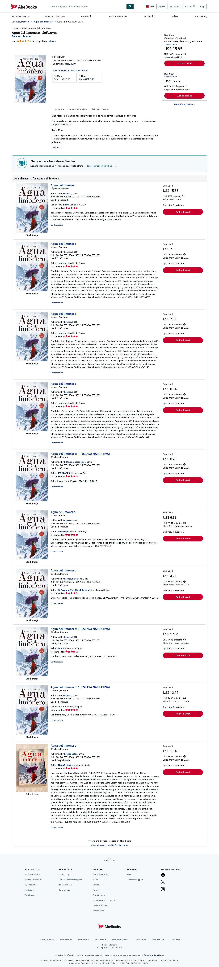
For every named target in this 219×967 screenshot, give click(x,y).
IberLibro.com (158, 939)
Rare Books (87, 16)
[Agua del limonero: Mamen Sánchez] (32, 290)
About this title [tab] (78, 109)
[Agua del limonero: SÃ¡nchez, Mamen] (32, 232)
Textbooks (149, 16)
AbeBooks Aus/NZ (120, 939)
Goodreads (50, 41)
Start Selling (201, 16)
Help (202, 6)
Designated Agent (101, 905)
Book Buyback (65, 885)
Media (95, 879)
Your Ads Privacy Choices (104, 900)
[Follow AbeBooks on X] (163, 882)
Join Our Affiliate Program (70, 879)
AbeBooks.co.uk (46, 939)
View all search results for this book (109, 845)
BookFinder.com (109, 946)
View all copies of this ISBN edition (70, 70)
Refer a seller (64, 890)
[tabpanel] (105, 131)
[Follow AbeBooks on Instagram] (163, 889)
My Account (175, 6)
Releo (61, 648)
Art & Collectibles (118, 16)
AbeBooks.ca (140, 939)
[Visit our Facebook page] (163, 875)
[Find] (130, 6)
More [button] (56, 147)
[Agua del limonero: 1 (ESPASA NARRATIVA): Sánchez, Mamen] (32, 500)
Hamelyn (62, 263)
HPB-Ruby (63, 204)
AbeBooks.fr (83, 939)
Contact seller (57, 225)
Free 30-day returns (184, 104)
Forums (96, 890)
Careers (96, 885)
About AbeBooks (100, 874)
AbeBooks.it (100, 939)
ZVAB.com (175, 939)
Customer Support (135, 879)
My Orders (29, 890)
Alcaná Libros (65, 765)
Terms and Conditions (153, 955)
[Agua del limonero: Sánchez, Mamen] (32, 617)
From (62, 77)
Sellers (174, 16)
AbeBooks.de (66, 939)
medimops (63, 531)
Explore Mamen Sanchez (99, 165)
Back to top (109, 860)
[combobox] (88, 6)
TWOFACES (64, 473)
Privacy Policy (99, 895)
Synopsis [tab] (59, 109)
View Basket (30, 895)
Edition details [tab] (100, 109)
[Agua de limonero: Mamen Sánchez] (32, 558)
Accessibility (98, 910)
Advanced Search (20, 16)
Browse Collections (55, 16)
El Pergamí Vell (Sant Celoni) (74, 589)
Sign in (162, 6)
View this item (170, 44)
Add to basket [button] (184, 63)
